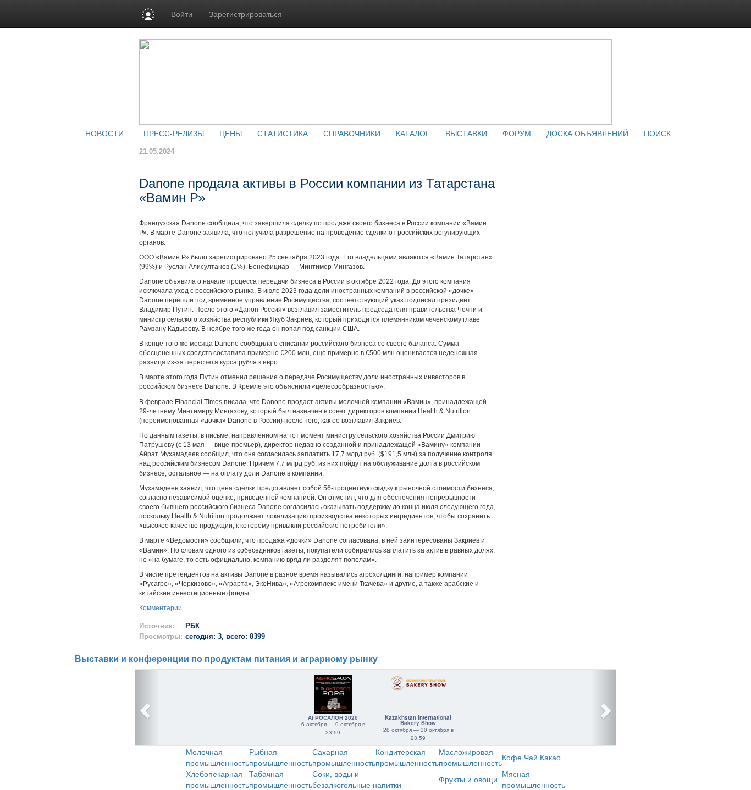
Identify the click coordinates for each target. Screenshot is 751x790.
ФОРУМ (516, 133)
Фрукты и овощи (468, 779)
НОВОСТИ (104, 133)
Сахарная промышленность (343, 757)
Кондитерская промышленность (407, 757)
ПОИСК (657, 133)
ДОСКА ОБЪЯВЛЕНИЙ (587, 133)
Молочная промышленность (217, 757)
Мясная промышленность (533, 779)
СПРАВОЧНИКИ (351, 133)
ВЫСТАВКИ (466, 133)
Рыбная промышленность (280, 757)
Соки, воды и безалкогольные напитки (356, 779)
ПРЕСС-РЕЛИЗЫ (173, 133)
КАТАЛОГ (413, 133)
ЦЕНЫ (230, 133)
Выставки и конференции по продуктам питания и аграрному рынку (226, 659)
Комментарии (160, 608)
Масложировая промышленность (470, 757)
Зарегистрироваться (245, 13)
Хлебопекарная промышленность (217, 779)
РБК (192, 626)
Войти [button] (181, 13)
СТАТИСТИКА (282, 133)
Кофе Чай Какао (531, 757)
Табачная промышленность (280, 779)
